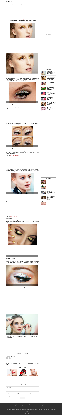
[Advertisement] (21, 12)
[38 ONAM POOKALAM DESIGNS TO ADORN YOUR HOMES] (43, 88)
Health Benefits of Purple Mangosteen (51, 181)
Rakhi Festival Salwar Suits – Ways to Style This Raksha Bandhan (51, 83)
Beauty (35, 1)
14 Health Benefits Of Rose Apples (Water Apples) (50, 98)
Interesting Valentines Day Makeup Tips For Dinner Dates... (22, 378)
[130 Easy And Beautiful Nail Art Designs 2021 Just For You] (43, 187)
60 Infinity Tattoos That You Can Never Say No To (51, 192)
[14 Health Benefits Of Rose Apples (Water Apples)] (43, 98)
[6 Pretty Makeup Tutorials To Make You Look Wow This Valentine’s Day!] (34, 372)
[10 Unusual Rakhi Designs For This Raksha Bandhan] (43, 93)
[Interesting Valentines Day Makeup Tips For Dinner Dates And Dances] (23, 372)
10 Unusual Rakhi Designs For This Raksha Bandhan (51, 93)
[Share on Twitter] (25, 353)
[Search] (55, 1)
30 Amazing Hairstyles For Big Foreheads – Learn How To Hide (51, 103)
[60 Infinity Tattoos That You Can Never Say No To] (43, 192)
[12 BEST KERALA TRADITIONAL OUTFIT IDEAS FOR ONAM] (43, 73)
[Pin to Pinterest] (26, 353)
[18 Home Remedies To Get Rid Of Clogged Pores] (43, 203)
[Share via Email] (27, 353)
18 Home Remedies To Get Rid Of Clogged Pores (51, 202)
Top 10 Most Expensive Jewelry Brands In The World (51, 197)
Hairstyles (39, 1)
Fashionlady (21, 21)
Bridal (53, 1)
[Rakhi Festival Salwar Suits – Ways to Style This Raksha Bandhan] (43, 83)
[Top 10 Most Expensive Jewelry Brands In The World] (43, 197)
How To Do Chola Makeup (14, 155)
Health (44, 1)
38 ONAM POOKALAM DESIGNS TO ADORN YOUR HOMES (50, 88)
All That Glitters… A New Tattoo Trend (16, 195)
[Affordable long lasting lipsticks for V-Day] (12, 372)
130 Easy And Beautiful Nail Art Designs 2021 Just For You (51, 187)
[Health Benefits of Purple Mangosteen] (43, 182)
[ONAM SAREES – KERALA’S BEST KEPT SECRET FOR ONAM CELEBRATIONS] (43, 78)
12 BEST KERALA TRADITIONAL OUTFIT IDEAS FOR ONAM (50, 72)
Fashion (31, 1)
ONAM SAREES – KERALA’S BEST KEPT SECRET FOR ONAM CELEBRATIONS (51, 78)
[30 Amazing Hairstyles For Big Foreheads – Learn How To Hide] (43, 104)
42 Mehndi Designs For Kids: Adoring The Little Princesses (51, 108)
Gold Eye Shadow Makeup (14, 216)
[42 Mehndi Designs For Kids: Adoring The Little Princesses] (43, 109)
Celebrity (48, 1)
